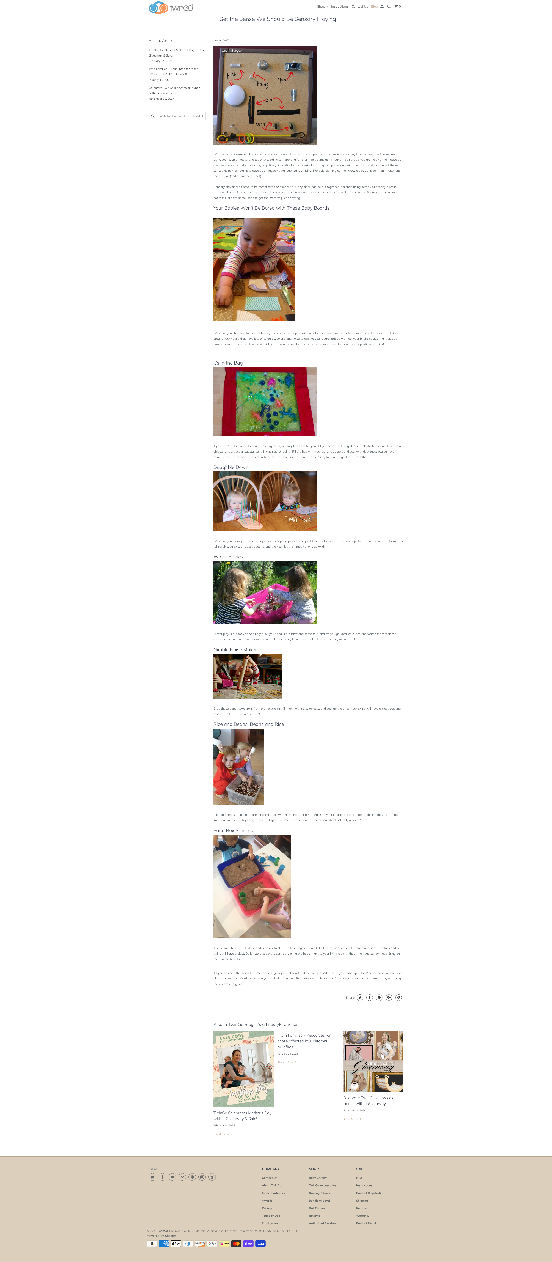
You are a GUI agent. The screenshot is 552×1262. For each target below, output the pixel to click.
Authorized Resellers (323, 1223)
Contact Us (360, 6)
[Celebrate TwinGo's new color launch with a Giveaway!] (373, 1061)
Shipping (362, 1200)
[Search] (389, 6)
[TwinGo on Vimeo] (183, 1177)
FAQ (359, 1177)
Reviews (314, 1215)
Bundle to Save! (319, 1200)
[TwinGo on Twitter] (153, 1177)
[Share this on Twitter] (359, 997)
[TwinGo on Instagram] (202, 1177)
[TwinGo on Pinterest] (193, 1177)
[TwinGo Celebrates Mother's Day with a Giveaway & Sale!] (243, 1069)
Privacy (267, 1208)
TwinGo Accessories (322, 1185)
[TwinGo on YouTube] (173, 1177)
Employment (270, 1223)
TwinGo (162, 1231)
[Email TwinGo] (212, 1177)
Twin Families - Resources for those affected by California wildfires (304, 1041)
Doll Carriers (317, 1208)
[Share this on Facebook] (369, 997)
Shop (321, 6)
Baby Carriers (318, 1177)
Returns (361, 1208)
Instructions (339, 6)
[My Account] (382, 6)
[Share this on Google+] (388, 997)
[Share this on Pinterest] (379, 997)
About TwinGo (271, 1185)
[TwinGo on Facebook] (163, 1177)
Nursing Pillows (319, 1193)
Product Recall (366, 1223)
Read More (221, 1134)
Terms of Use (271, 1215)
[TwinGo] (171, 7)
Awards (267, 1200)
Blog (374, 6)
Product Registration (370, 1193)
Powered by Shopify (161, 1236)
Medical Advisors (273, 1193)
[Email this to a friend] (398, 997)
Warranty (362, 1215)
